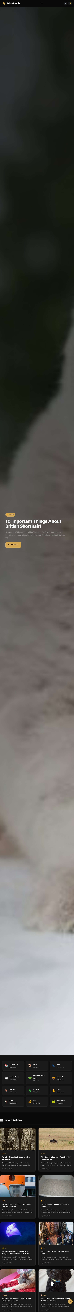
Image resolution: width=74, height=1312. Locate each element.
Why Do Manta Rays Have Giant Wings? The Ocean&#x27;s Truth (15, 1252)
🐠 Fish (4, 1153)
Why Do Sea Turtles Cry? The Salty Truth (55, 1252)
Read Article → (13, 545)
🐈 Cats (43, 1201)
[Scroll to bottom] (70, 1301)
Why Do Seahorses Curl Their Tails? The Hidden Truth (16, 1205)
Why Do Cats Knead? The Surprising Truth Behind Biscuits (16, 1299)
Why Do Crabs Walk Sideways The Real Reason (16, 1158)
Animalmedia (13, 3)
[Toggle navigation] (42, 3)
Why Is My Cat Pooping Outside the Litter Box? (55, 1205)
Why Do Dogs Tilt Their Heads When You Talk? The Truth (55, 1299)
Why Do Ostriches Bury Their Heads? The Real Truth (55, 1158)
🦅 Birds (43, 1153)
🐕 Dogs (43, 1295)
